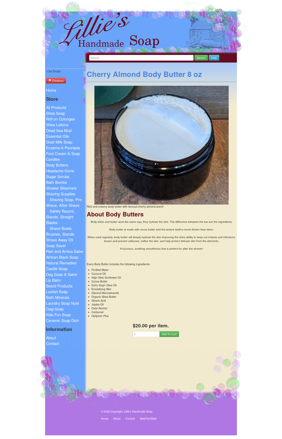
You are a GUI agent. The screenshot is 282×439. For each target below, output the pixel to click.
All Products (56, 107)
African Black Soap (62, 257)
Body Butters (57, 165)
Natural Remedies (61, 263)
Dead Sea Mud (59, 130)
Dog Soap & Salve (61, 274)
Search (201, 58)
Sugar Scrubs (57, 176)
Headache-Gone (60, 170)
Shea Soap (55, 113)
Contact (52, 343)
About (51, 337)
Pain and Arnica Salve (64, 251)
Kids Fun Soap (58, 314)
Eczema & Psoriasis (63, 147)
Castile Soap (57, 268)
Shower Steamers (61, 188)
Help (214, 58)
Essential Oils (57, 136)
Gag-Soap (54, 309)
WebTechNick (148, 418)
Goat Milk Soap (59, 142)
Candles (53, 159)
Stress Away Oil (59, 240)
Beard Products (59, 286)
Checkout (57, 81)
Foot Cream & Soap (63, 153)
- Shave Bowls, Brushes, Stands (60, 231)
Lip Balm (53, 280)
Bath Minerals (57, 297)
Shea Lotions (57, 124)
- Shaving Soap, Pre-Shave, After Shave (64, 202)
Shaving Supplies (60, 193)
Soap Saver (56, 245)
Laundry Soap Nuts (62, 303)
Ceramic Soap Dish (62, 320)
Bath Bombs (56, 182)
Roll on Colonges (60, 119)
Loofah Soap (57, 291)
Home (51, 90)
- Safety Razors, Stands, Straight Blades (60, 216)
